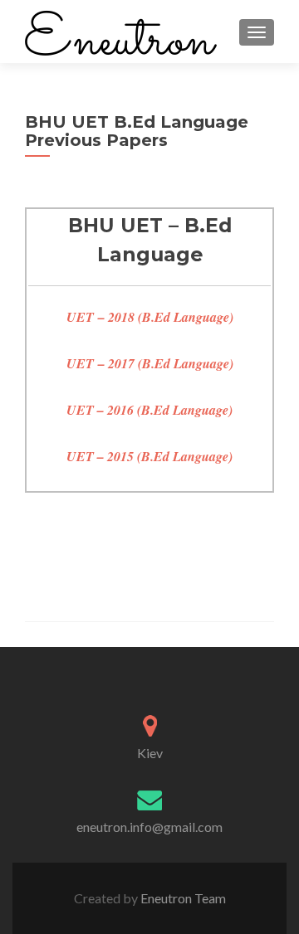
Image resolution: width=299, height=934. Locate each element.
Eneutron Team (182, 898)
